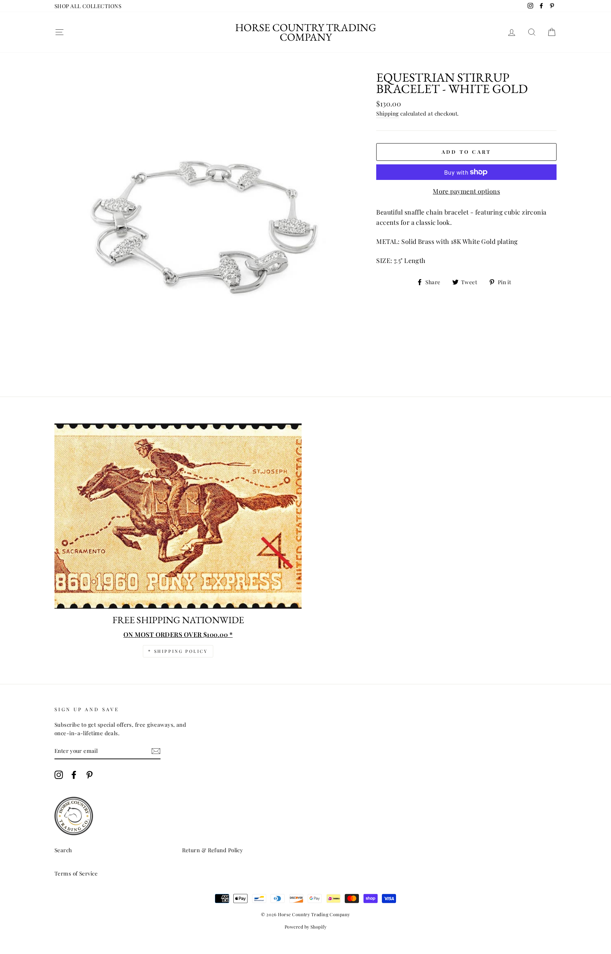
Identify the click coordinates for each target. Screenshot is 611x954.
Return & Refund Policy (212, 850)
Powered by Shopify (305, 927)
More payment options (466, 191)
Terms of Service (76, 873)
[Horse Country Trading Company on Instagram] (58, 775)
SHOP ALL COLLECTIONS (87, 6)
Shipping (387, 113)
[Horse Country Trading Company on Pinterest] (89, 775)
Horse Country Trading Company (305, 32)
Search (63, 850)
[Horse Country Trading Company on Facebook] (74, 775)
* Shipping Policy (178, 651)
